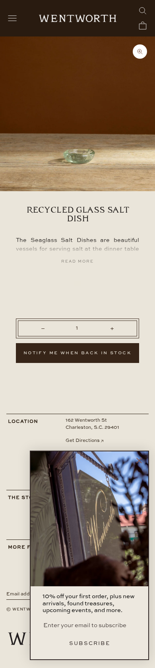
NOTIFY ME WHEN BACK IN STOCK (77, 353)
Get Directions (83, 440)
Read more (77, 261)
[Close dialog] (139, 460)
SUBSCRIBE (89, 643)
